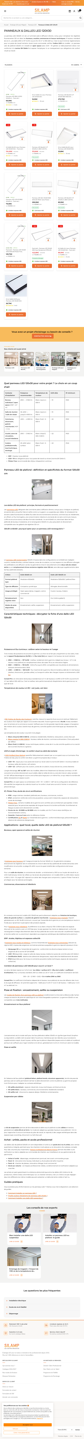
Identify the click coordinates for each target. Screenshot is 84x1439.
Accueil (6, 25)
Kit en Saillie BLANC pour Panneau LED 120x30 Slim (66, 148)
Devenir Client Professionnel (52, 1366)
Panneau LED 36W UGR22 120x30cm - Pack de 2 (14, 97)
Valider (77, 1430)
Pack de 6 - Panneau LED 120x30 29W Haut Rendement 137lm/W (42, 249)
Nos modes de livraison (9, 1372)
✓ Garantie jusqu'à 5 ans (22, 4)
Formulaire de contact (9, 1390)
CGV (71, 1436)
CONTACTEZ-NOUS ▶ (43, 336)
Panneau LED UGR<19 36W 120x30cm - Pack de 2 (14, 200)
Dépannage (13, 1314)
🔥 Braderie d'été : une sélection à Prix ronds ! (15, 1)
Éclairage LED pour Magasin (18, 25)
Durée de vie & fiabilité (17, 1307)
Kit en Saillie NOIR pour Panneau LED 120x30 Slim (14, 300)
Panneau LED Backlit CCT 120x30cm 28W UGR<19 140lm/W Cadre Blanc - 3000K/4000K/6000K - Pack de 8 (41, 148)
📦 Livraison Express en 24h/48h (39, 1)
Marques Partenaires (8, 1376)
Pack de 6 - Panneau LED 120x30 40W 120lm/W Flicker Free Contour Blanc (16, 251)
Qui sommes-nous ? (8, 1366)
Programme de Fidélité (50, 1372)
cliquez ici (40, 1418)
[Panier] (79, 11)
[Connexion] (74, 11)
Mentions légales (63, 1436)
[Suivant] (79, 360)
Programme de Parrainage (51, 1376)
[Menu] (5, 11)
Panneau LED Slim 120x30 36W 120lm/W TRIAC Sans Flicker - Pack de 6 (41, 199)
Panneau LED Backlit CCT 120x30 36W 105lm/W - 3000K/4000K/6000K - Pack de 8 (67, 96)
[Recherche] (80, 18)
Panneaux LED (32, 25)
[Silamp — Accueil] (11, 1346)
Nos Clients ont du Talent (51, 1369)
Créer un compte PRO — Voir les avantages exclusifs (70, 3)
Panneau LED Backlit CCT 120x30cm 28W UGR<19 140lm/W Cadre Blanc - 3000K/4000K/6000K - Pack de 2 (67, 199)
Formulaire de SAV (8, 1393)
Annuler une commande (10, 1397)
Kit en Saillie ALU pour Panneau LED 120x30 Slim (41, 95)
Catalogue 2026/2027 (9, 1369)
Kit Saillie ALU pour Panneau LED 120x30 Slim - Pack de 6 (67, 249)
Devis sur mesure (7, 1387)
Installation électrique (17, 1301)
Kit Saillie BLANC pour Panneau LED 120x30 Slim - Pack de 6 (15, 148)
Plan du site (78, 1436)
